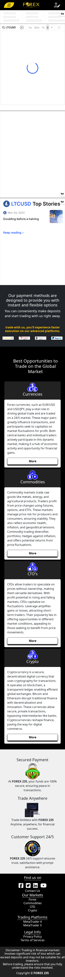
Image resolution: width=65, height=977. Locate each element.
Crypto (32, 910)
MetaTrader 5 (32, 925)
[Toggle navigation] (9, 5)
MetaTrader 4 (32, 922)
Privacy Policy (32, 936)
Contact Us (32, 891)
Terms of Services (33, 940)
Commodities (32, 903)
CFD (32, 907)
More (32, 461)
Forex (32, 899)
